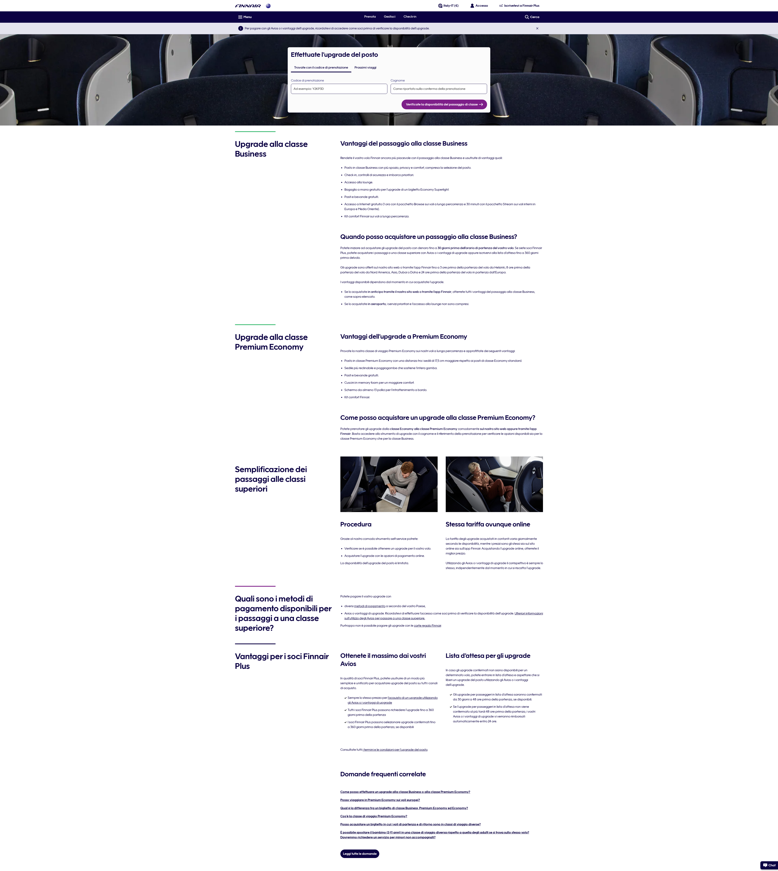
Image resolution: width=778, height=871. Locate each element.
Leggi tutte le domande (360, 854)
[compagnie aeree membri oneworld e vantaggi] (268, 5)
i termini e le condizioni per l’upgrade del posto (395, 750)
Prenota (370, 16)
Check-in (410, 16)
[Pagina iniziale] (248, 5)
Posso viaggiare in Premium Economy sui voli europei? (380, 800)
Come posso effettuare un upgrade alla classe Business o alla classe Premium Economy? (405, 792)
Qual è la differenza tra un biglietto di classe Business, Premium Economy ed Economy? (404, 808)
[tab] (321, 67)
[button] (537, 28)
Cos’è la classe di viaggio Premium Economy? (373, 816)
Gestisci (389, 16)
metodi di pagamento (369, 606)
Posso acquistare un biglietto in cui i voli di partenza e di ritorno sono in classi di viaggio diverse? (410, 824)
